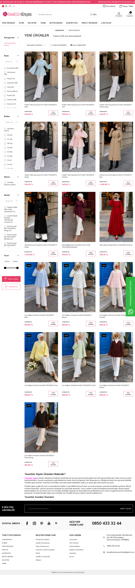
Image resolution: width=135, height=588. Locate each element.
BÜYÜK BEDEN (56, 23)
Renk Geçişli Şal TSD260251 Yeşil (10, 245)
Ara (95, 14)
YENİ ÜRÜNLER (10, 44)
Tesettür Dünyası (9, 183)
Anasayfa (59, 30)
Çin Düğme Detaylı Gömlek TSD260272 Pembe (114, 316)
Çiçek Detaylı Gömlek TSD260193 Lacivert (10, 219)
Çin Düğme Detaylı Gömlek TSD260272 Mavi (39, 316)
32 (9, 160)
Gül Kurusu (9, 73)
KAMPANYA (6, 553)
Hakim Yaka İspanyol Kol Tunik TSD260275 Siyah (41, 176)
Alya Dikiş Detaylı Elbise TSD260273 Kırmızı (116, 245)
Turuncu (11, 100)
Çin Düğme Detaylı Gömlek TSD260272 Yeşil (78, 385)
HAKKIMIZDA (7, 539)
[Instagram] (34, 523)
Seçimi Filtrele (13, 279)
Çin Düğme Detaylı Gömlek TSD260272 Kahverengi (39, 456)
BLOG (71, 557)
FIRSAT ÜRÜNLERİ (89, 23)
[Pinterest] (41, 523)
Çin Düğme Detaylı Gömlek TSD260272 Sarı (41, 385)
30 (9, 152)
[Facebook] (27, 523)
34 (9, 164)
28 (9, 143)
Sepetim (72, 553)
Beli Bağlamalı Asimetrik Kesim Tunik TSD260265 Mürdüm (76, 246)
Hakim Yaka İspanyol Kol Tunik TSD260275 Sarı (78, 106)
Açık (10, 87)
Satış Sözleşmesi (42, 546)
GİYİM (21, 23)
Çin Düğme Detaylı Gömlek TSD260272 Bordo (114, 386)
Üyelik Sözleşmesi (43, 543)
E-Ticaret (59, 572)
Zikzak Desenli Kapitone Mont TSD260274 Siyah (41, 246)
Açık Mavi (12, 83)
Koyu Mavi (12, 68)
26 (9, 135)
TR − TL (8, 6)
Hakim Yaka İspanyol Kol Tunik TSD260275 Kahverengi (116, 106)
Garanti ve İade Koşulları (45, 550)
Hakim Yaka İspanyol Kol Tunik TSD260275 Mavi (41, 106)
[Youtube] (49, 523)
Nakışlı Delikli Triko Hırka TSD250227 (10, 209)
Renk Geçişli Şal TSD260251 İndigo (10, 228)
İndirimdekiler (74, 546)
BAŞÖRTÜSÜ (72, 23)
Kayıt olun (125, 508)
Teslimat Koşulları (42, 539)
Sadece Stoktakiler (59, 45)
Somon (11, 104)
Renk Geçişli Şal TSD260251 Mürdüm (10, 237)
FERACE (5, 550)
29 (9, 148)
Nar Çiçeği (12, 91)
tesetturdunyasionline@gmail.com (120, 552)
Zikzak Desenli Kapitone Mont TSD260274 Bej (116, 176)
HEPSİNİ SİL (13, 287)
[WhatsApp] (56, 523)
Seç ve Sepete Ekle (79, 45)
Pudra (11, 95)
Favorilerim (110, 6)
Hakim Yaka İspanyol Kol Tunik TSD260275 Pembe (78, 176)
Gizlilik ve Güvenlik (43, 557)
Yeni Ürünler (8, 23)
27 (9, 139)
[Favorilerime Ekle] (55, 54)
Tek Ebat (9, 130)
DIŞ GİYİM (32, 23)
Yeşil (11, 79)
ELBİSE (4, 543)
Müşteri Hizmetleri (76, 550)
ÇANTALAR (106, 23)
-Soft (53, 572)
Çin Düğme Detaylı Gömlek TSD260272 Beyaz (77, 316)
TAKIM (43, 23)
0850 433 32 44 (106, 523)
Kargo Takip (128, 6)
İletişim (38, 560)
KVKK (38, 553)
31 (9, 156)
